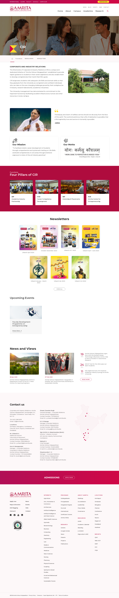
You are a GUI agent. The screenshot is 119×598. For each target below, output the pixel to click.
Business (46, 529)
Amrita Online (65, 517)
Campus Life (43, 1)
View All (60, 289)
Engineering (47, 538)
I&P (64, 197)
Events (95, 7)
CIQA (96, 550)
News (84, 7)
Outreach (13, 511)
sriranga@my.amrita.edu (53, 429)
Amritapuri (98, 498)
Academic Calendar (83, 524)
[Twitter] (14, 515)
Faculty (28, 1)
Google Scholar (65, 531)
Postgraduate (65, 501)
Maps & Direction (15, 504)
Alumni (23, 1)
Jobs (100, 7)
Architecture (47, 507)
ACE (89, 197)
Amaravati (98, 501)
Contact (106, 7)
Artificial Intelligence (50, 510)
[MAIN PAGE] (12, 58)
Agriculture (47, 498)
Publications (64, 544)
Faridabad (98, 524)
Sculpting (46, 566)
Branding (80, 527)
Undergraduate (65, 498)
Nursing (46, 557)
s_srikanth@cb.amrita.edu (24, 443)
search (107, 11)
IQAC (96, 537)
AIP (13, 197)
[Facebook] (11, 515)
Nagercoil (97, 521)
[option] (59, 35)
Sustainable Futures (49, 581)
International (14, 1)
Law (45, 541)
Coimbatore (98, 511)
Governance (81, 511)
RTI (56, 595)
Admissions (103, 1)
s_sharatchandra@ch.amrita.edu (56, 418)
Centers (63, 527)
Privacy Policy (32, 595)
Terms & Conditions (63, 595)
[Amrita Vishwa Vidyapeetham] (20, 9)
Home (22, 50)
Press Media (81, 508)
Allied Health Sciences (50, 519)
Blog (89, 7)
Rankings (80, 498)
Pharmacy (47, 560)
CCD (38, 197)
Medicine (46, 550)
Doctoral (63, 508)
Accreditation (82, 501)
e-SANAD (81, 531)
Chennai (97, 508)
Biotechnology (48, 525)
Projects (63, 540)
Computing (47, 532)
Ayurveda (46, 522)
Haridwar (97, 527)
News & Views (29, 58)
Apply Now (69, 477)
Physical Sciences (49, 563)
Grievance (39, 595)
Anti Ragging (14, 508)
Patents (63, 537)
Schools (35, 1)
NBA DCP (98, 540)
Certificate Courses (66, 514)
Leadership (81, 504)
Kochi (96, 514)
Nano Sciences (48, 553)
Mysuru (97, 517)
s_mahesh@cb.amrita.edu (54, 449)
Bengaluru (98, 504)
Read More (86, 379)
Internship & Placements (71, 199)
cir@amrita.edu (18, 421)
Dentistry (46, 535)
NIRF (96, 544)
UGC (96, 547)
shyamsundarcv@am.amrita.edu (56, 460)
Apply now (13, 501)
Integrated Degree (66, 504)
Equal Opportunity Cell (48, 595)
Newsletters (41, 58)
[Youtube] (18, 515)
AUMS (79, 521)
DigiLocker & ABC (83, 534)
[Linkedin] (22, 515)
